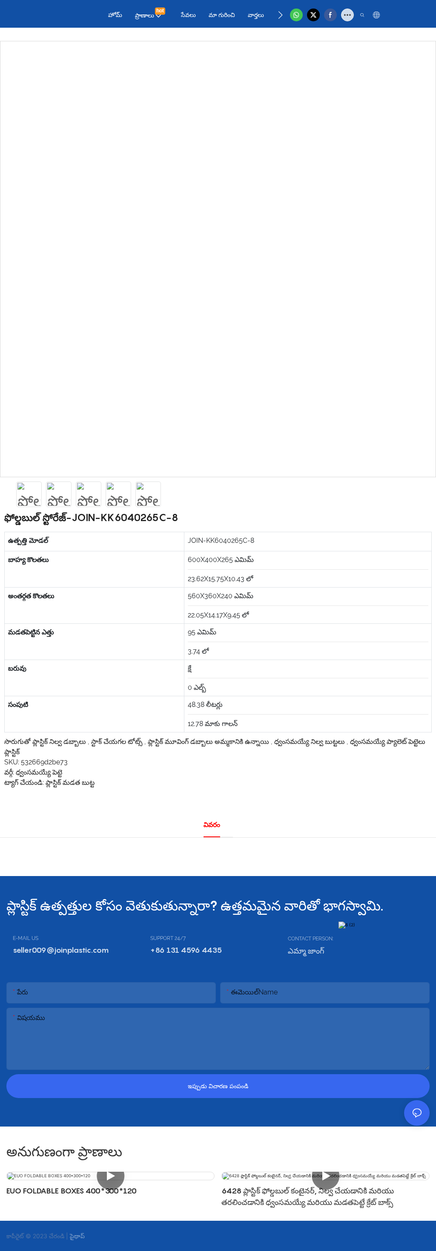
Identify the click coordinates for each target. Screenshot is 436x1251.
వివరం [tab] (212, 825)
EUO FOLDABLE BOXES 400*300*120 (71, 1190)
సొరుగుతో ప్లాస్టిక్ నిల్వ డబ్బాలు (46, 742)
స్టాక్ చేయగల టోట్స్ (117, 742)
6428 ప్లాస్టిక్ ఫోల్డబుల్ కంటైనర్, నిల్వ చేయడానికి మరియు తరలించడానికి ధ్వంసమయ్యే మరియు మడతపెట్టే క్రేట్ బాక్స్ (307, 1196)
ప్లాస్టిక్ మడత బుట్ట (70, 782)
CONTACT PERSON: (310, 939)
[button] (280, 15)
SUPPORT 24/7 (168, 938)
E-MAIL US (25, 938)
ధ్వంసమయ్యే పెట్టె (39, 772)
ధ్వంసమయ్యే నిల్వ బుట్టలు (310, 742)
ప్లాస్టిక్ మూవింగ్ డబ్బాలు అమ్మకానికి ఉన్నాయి (209, 742)
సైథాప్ (77, 1235)
